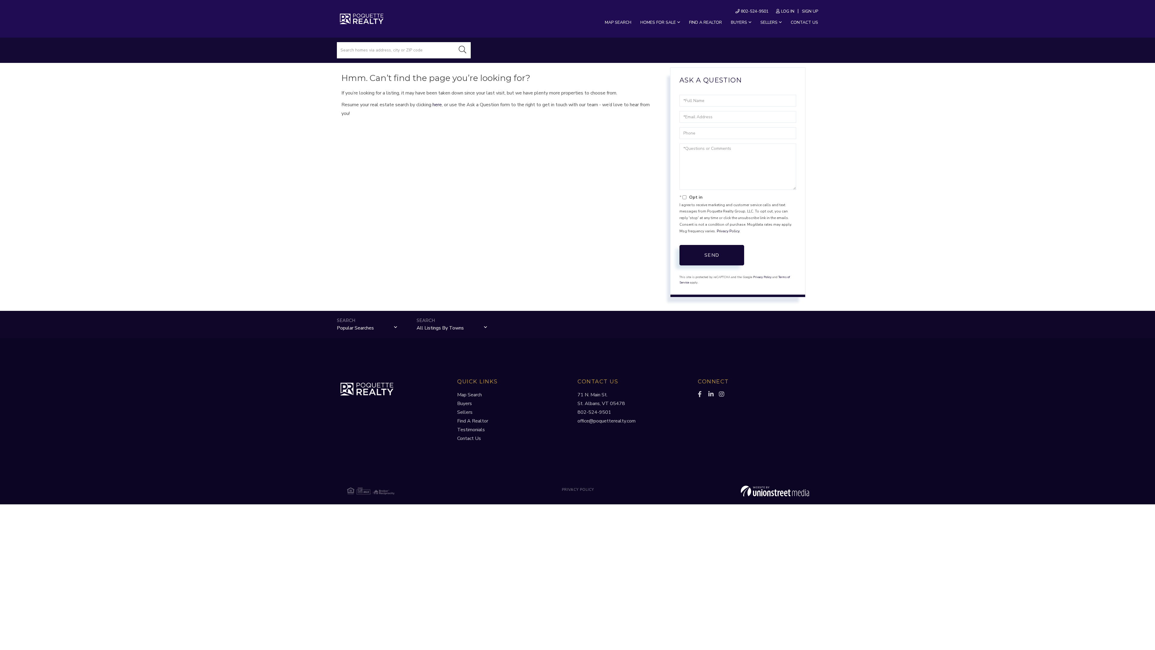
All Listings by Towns (440, 328)
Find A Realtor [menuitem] (472, 421)
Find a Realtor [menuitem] (705, 22)
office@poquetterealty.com (607, 421)
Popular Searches (355, 328)
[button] (462, 50)
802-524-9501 (754, 11)
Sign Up (810, 11)
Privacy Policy (728, 231)
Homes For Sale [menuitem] (658, 22)
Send (711, 255)
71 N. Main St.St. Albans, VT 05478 (601, 399)
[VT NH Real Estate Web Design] (732, 491)
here (437, 104)
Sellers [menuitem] (769, 22)
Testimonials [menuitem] (471, 429)
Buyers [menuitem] (739, 22)
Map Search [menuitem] (618, 22)
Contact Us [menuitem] (804, 22)
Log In (787, 11)
